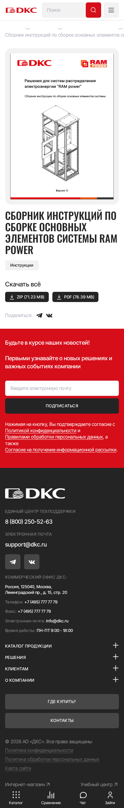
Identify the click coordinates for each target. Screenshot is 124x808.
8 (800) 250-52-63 (28, 521)
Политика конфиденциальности (39, 750)
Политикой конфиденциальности (40, 430)
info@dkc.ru (57, 620)
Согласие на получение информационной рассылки (60, 450)
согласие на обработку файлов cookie (59, 772)
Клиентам (43, 28)
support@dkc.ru (26, 544)
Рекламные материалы (90, 28)
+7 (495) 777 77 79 (40, 602)
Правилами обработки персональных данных (54, 437)
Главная (13, 28)
